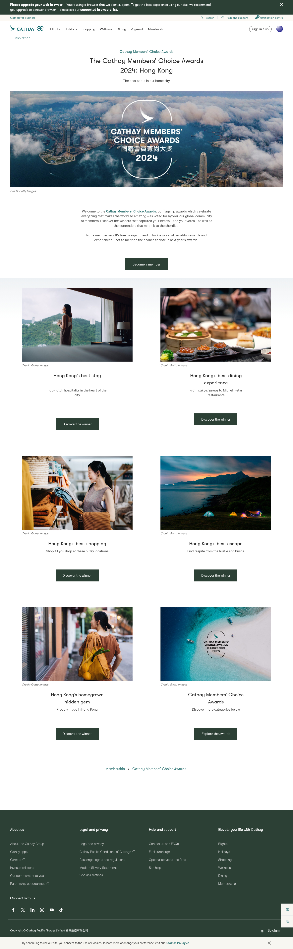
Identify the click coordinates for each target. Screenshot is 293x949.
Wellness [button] (106, 29)
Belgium (274, 930)
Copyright (16, 930)
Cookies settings (91, 875)
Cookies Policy (175, 943)
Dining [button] (121, 29)
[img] (281, 4)
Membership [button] (156, 29)
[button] (269, 943)
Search (210, 17)
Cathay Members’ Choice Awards (131, 211)
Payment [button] (137, 29)
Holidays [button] (71, 29)
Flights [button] (55, 29)
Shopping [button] (88, 29)
